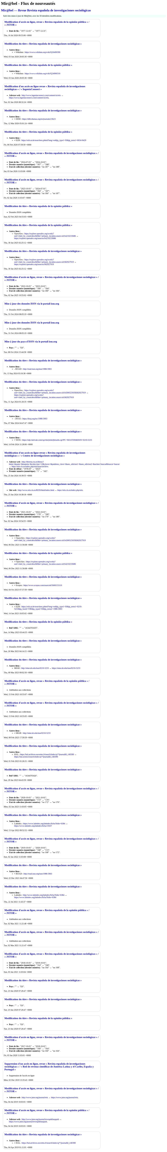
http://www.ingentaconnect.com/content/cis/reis (41, 95)
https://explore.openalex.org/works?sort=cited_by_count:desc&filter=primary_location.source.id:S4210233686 (45, 234)
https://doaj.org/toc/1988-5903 (34, 419)
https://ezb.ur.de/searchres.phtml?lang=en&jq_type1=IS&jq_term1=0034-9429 (54, 140)
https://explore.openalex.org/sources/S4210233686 (35, 238)
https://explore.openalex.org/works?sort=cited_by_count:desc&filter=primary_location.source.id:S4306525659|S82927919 (50, 391)
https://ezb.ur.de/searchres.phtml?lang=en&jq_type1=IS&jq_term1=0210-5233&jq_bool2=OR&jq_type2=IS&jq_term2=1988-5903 (48, 607)
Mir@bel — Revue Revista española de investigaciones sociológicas (46, 10)
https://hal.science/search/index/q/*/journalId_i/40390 (36, 757)
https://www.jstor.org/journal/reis (64, 1097)
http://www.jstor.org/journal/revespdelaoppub (40, 1119)
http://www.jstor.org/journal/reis (35, 1097)
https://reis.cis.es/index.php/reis (70, 490)
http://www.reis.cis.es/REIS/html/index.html (36, 490)
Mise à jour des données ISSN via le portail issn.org (31, 303)
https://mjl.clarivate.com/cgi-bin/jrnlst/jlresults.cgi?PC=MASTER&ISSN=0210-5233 (57, 440)
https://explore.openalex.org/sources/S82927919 (34, 264)
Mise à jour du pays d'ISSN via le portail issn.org (30, 341)
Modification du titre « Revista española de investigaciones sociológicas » (43, 43)
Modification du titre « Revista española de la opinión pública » (38, 65)
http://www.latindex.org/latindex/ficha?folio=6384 (43, 895)
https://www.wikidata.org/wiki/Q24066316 (42, 73)
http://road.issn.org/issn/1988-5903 (37, 369)
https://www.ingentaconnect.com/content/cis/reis (29, 98)
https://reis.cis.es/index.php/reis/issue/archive (30, 466)
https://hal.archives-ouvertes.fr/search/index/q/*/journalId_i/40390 (47, 754)
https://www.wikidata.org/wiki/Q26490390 (42, 52)
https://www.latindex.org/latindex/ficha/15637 (33, 826)
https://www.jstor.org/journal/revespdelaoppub (28, 1122)
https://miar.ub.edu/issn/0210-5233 (66, 668)
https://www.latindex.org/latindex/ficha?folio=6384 (44, 823)
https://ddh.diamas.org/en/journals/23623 (39, 119)
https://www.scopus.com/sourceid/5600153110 (42, 585)
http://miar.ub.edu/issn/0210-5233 (35, 668)
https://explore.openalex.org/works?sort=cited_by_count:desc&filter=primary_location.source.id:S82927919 (44, 260)
